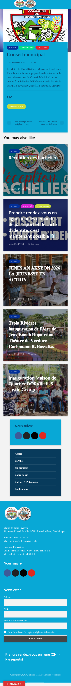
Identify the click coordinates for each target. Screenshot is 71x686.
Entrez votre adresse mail (16, 620)
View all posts (16, 107)
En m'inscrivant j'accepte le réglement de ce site (30, 632)
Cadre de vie (27, 48)
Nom (6, 609)
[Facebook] (18, 435)
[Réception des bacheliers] (35, 170)
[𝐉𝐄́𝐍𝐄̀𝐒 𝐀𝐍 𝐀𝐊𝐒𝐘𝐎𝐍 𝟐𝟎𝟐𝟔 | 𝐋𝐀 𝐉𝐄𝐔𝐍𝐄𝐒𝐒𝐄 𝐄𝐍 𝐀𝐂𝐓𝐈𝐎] (35, 280)
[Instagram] (34, 435)
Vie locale (42, 48)
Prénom (7, 597)
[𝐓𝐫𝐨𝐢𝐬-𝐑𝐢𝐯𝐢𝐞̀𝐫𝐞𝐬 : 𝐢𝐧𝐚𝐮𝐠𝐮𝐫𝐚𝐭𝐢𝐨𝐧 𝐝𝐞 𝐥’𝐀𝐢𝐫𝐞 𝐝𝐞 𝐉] (35, 335)
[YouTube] (42, 435)
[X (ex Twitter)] (26, 435)
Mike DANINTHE (16, 189)
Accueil (12, 48)
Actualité (27, 206)
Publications (43, 206)
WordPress (56, 675)
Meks (38, 675)
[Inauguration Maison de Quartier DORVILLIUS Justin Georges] (35, 390)
